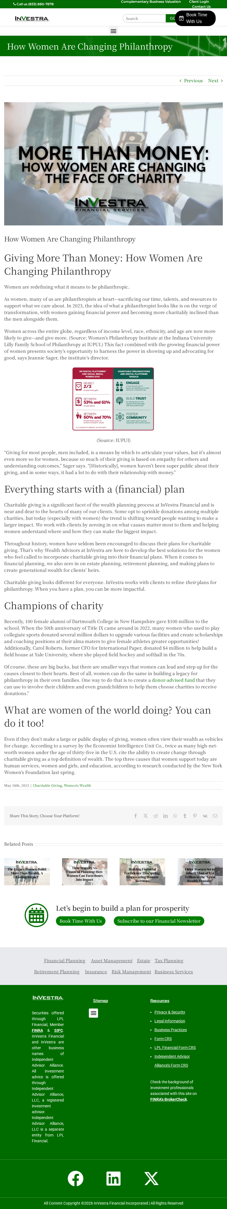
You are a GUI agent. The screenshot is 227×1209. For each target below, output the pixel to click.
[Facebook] (135, 816)
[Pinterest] (195, 816)
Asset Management (112, 960)
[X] (145, 816)
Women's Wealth (77, 785)
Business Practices (170, 1030)
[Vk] (205, 816)
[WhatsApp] (175, 816)
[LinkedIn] (165, 816)
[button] (113, 30)
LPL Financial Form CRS (175, 1047)
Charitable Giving (47, 785)
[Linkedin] (113, 1178)
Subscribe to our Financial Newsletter (159, 921)
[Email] (215, 816)
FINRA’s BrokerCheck (168, 1099)
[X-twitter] (151, 1178)
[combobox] (144, 18)
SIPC (58, 1030)
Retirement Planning (56, 971)
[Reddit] (155, 816)
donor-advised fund (173, 680)
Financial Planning (64, 960)
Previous (193, 80)
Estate (143, 960)
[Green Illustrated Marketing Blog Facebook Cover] (113, 163)
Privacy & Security (169, 1012)
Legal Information (169, 1021)
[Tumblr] (185, 816)
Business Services (173, 971)
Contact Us (201, 6)
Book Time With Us (196, 18)
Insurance (96, 971)
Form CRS (163, 1038)
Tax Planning (169, 960)
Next (213, 80)
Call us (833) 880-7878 (35, 4)
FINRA (37, 1030)
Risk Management (131, 971)
